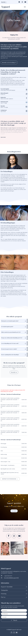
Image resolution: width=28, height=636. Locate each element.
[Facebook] (19, 2)
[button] (25, 7)
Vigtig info (14, 35)
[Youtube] (25, 2)
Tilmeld (15, 620)
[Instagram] (22, 2)
